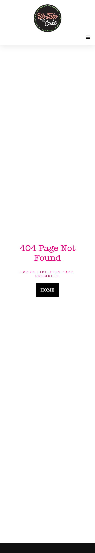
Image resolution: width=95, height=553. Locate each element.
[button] (88, 36)
